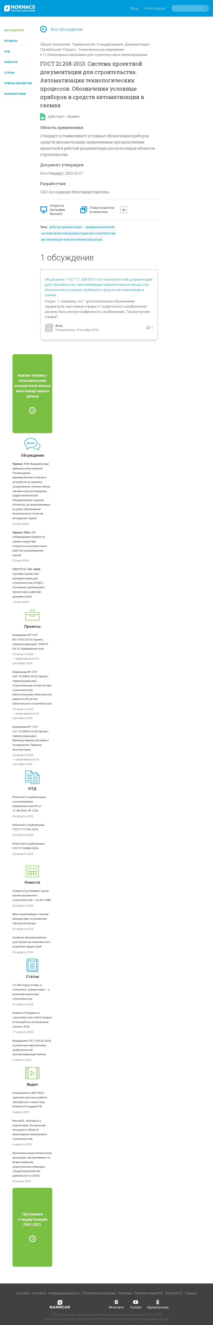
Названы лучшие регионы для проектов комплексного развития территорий (31, 942)
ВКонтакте (116, 1307)
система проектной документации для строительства (78, 233)
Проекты (10, 40)
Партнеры (125, 1293)
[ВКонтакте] (123, 209)
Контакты (39, 1293)
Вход (134, 8)
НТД (7, 51)
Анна (58, 325)
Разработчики (15, 93)
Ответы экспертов (18, 83)
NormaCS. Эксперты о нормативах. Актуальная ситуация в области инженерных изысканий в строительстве (29, 1129)
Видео (32, 1084)
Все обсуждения (67, 29)
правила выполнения (100, 227)
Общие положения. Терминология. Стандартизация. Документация (94, 44)
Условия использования (99, 1293)
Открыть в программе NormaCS (57, 210)
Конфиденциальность (64, 1293)
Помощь (191, 1293)
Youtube (135, 1307)
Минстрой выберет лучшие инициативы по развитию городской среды (30, 918)
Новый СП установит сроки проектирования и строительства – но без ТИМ (31, 895)
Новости (10, 62)
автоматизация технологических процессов (71, 239)
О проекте (23, 1293)
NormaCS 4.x (174, 1293)
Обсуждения (14, 30)
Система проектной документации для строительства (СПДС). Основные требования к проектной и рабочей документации (28, 583)
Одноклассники (157, 1307)
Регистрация (155, 8)
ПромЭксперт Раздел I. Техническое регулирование (82, 49)
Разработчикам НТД (149, 1293)
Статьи (9, 72)
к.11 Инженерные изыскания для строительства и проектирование (93, 55)
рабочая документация (66, 227)
